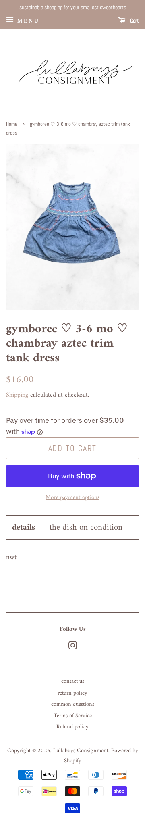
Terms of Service (73, 716)
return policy (72, 693)
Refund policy (72, 727)
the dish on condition (86, 527)
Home (11, 124)
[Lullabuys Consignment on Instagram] (72, 648)
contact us (72, 681)
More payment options (72, 497)
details (23, 527)
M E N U (27, 21)
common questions (72, 704)
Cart (134, 20)
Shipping (17, 395)
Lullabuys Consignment (80, 751)
